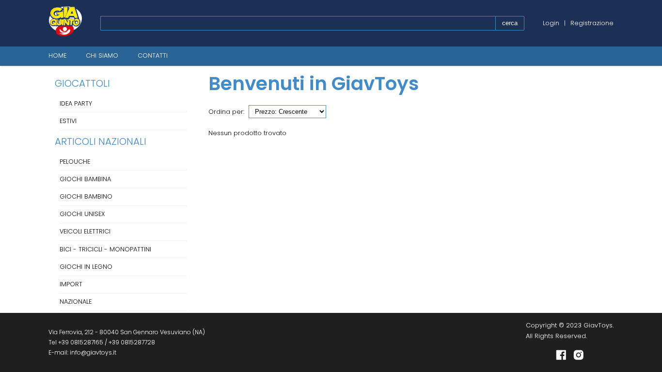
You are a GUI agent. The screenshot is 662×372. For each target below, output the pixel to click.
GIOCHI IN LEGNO (86, 267)
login (551, 23)
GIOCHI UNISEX (82, 214)
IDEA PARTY (76, 103)
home (57, 55)
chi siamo (102, 55)
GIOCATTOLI (82, 83)
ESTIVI (68, 121)
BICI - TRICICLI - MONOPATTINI (105, 249)
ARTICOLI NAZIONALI (100, 141)
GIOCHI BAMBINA (85, 179)
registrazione (592, 23)
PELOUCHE (75, 161)
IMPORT (71, 284)
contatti (153, 55)
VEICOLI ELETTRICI (85, 231)
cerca (510, 23)
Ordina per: (226, 112)
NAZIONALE (76, 301)
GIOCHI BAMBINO (86, 196)
